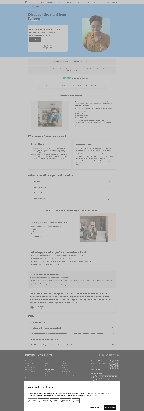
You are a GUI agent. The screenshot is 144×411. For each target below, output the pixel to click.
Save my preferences (96, 407)
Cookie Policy (94, 395)
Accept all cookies (110, 407)
